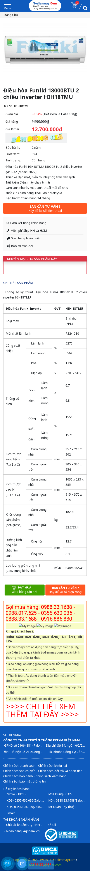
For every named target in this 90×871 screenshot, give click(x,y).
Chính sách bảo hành (18, 776)
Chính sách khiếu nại (52, 765)
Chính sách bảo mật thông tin (24, 781)
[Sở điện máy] (45, 5)
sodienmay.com (64, 860)
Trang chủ (10, 15)
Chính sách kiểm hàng (51, 776)
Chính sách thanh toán (19, 765)
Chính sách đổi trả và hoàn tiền (60, 771)
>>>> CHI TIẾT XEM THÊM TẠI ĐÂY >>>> (42, 710)
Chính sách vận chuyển (19, 771)
